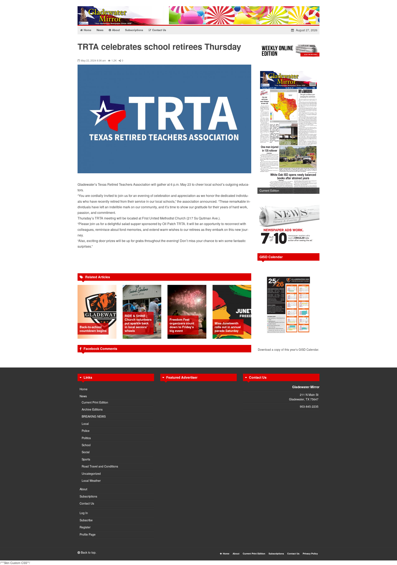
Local (85, 424)
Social (86, 452)
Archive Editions (92, 409)
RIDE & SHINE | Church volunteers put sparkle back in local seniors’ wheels (138, 323)
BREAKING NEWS (94, 416)
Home (83, 389)
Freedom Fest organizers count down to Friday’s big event (182, 325)
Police (86, 431)
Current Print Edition (95, 402)
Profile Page (88, 534)
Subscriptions (88, 496)
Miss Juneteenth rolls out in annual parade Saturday (228, 326)
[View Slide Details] (288, 131)
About (83, 489)
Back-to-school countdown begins (93, 328)
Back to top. (88, 552)
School (86, 445)
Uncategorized (91, 473)
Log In (84, 513)
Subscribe (86, 520)
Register (85, 527)
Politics (86, 438)
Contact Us (87, 503)
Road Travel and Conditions (100, 466)
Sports (86, 459)
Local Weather (91, 480)
